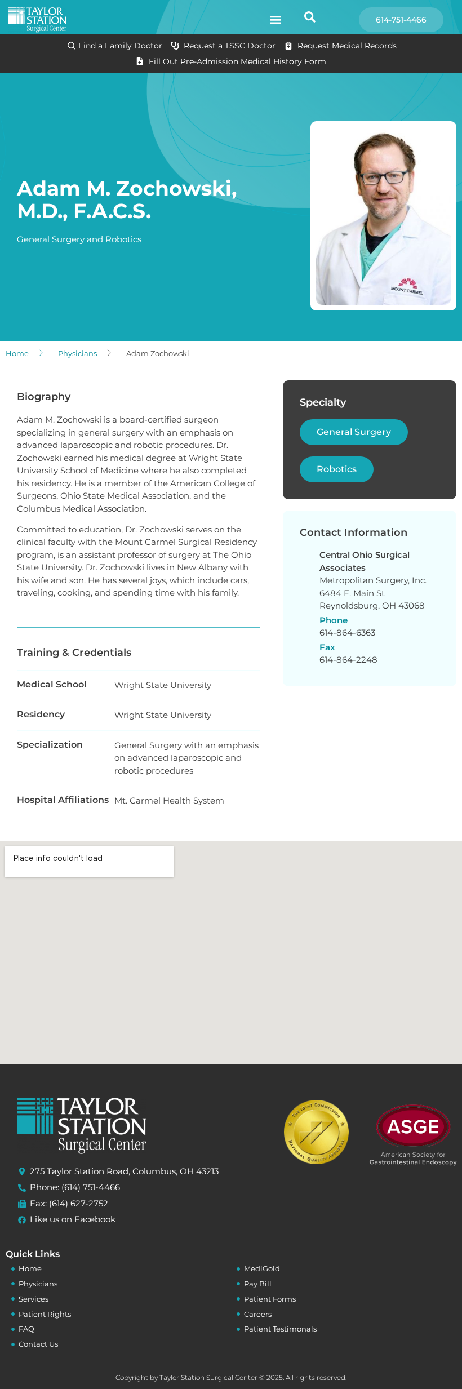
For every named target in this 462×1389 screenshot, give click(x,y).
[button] (275, 20)
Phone (333, 620)
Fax (327, 647)
